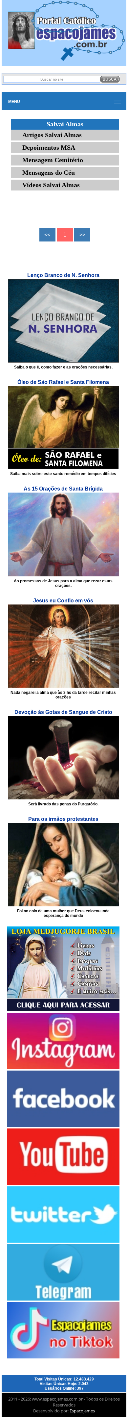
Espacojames (82, 1411)
